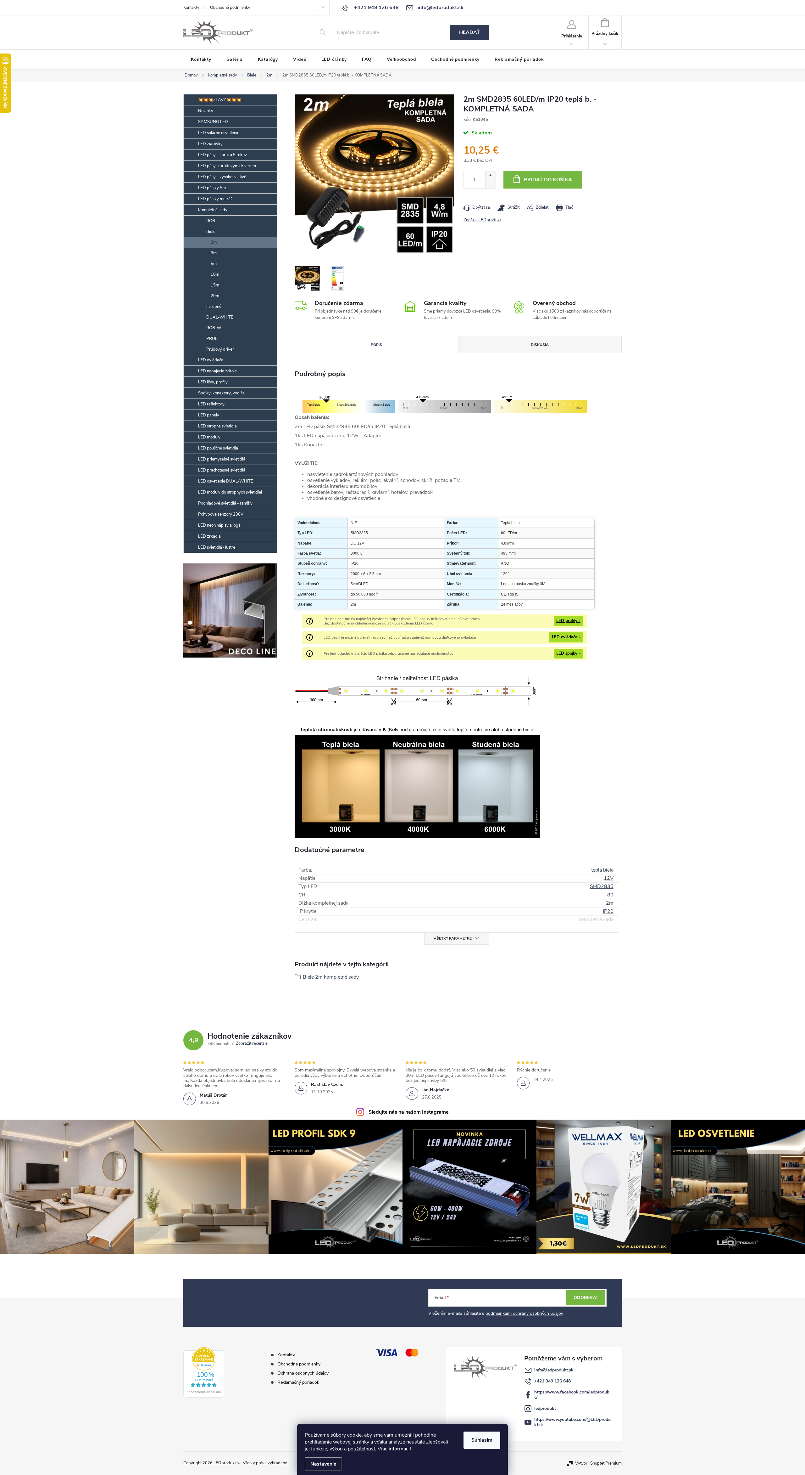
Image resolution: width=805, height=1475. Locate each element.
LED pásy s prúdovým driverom (227, 166)
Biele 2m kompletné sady (331, 977)
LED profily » (568, 621)
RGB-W (213, 328)
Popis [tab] (376, 344)
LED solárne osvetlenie (218, 133)
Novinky (205, 111)
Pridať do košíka (548, 179)
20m (215, 296)
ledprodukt (545, 1408)
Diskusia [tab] (540, 344)
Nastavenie (323, 1464)
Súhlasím (481, 1440)
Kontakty (191, 7)
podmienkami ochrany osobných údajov (524, 1313)
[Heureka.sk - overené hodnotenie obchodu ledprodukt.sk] (203, 1372)
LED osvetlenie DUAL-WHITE (225, 481)
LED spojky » (568, 653)
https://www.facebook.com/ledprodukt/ (571, 1394)
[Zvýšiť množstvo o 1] (490, 175)
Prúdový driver (220, 349)
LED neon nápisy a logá (219, 525)
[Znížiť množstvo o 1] (490, 184)
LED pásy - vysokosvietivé (222, 177)
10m (215, 274)
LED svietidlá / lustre (216, 547)
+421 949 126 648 (552, 1381)
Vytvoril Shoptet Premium (598, 1463)
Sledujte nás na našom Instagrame (409, 1112)
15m (215, 285)
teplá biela (602, 870)
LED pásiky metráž (215, 199)
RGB (210, 221)
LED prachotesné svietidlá (221, 470)
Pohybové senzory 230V (220, 514)
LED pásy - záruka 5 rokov (222, 155)
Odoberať (586, 1298)
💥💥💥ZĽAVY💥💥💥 (219, 100)
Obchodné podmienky (230, 7)
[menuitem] (201, 59)
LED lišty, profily (213, 382)
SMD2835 (601, 886)
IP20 (608, 911)
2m (214, 242)
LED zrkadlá (209, 536)
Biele (210, 232)
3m (214, 253)
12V (608, 878)
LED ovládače (210, 360)
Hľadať (469, 32)
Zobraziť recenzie (252, 1043)
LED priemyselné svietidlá (221, 459)
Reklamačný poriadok (298, 1382)
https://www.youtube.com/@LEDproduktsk (572, 1422)
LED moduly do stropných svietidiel (230, 492)
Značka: (482, 220)
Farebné (213, 306)
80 (610, 894)
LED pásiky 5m (212, 188)
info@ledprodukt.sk (554, 1370)
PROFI (212, 339)
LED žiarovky (210, 144)
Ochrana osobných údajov (303, 1373)
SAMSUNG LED (213, 122)
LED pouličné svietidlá (218, 448)
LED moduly (209, 437)
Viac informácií (394, 1448)
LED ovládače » (566, 637)
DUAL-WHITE (219, 317)
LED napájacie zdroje (217, 371)
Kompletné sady (212, 210)
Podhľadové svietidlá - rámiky (225, 503)
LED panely (208, 415)
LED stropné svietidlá (217, 426)
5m (214, 264)
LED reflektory (211, 404)
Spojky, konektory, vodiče (221, 393)
